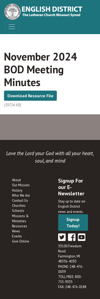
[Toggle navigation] (11, 26)
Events (17, 236)
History (17, 190)
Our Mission (21, 185)
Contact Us (20, 200)
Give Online (20, 241)
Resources (19, 226)
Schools (18, 210)
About (16, 180)
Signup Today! (72, 222)
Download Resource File (30, 95)
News (16, 231)
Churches (19, 205)
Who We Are (21, 195)
